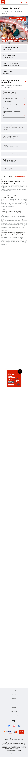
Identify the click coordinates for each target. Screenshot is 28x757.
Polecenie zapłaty (7, 116)
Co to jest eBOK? (7, 101)
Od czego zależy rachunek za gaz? (11, 98)
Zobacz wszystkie (19, 176)
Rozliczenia (6, 119)
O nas (20, 703)
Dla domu (20, 694)
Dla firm (20, 698)
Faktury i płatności (7, 108)
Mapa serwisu (19, 711)
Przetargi (20, 690)
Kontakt (20, 707)
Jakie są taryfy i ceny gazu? (10, 104)
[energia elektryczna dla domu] (14, 378)
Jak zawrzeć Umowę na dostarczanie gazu (12, 111)
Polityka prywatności (19, 715)
